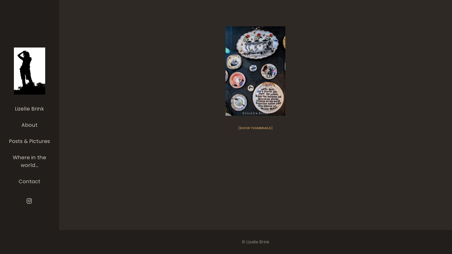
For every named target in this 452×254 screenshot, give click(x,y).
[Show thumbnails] (255, 128)
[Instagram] (29, 200)
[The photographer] (29, 71)
